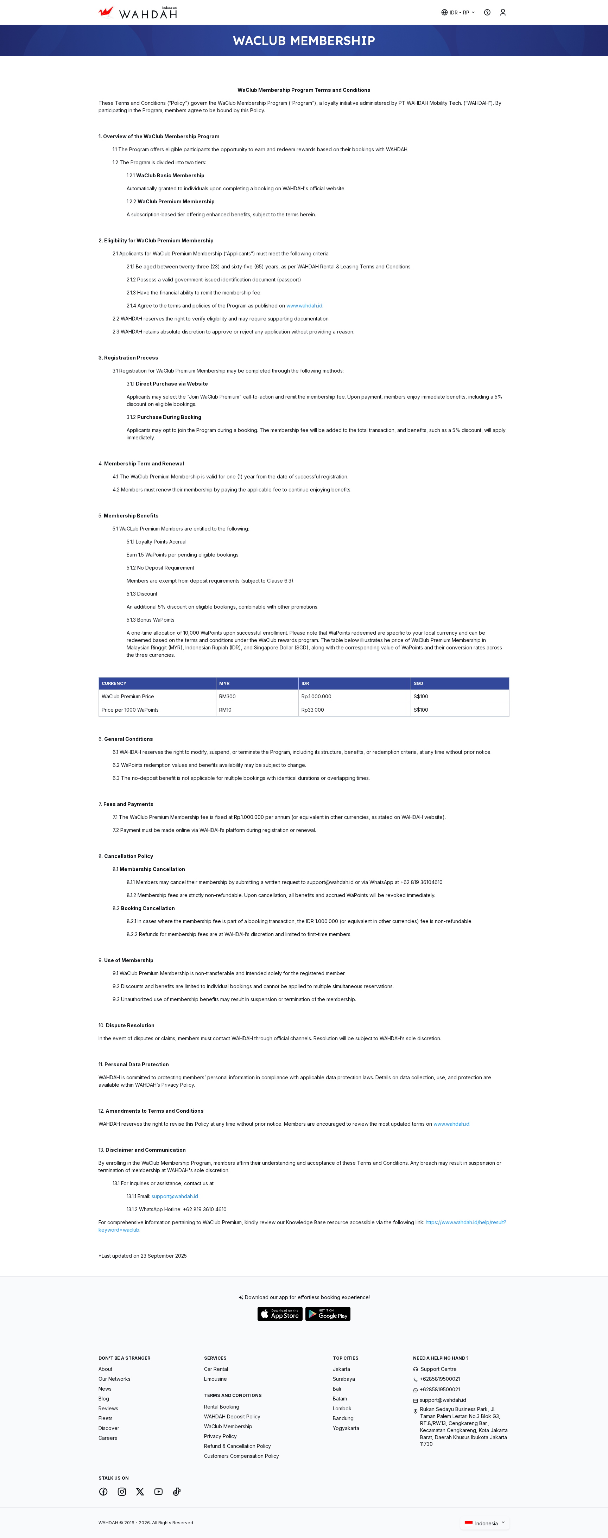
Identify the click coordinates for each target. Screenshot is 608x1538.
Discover (109, 1428)
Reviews (108, 1408)
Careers (108, 1438)
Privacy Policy (220, 1436)
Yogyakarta (346, 1428)
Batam (340, 1399)
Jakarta (341, 1369)
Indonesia (487, 1523)
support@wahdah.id (175, 1196)
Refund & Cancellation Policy (237, 1446)
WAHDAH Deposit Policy (232, 1416)
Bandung (343, 1418)
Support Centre (439, 1369)
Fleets (106, 1418)
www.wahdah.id (303, 306)
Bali (337, 1389)
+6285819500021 (440, 1379)
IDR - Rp (459, 12)
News (105, 1389)
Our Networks (115, 1379)
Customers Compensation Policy (241, 1456)
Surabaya (344, 1379)
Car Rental (216, 1369)
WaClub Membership (228, 1426)
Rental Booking (221, 1407)
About (105, 1369)
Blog (104, 1399)
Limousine (215, 1379)
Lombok (342, 1408)
